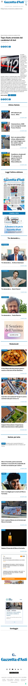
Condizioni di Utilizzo (14, 682)
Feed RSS (3, 679)
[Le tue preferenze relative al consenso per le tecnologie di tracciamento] (25, 683)
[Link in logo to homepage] (14, 659)
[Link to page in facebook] (2, 47)
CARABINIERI (13, 95)
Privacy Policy (17, 680)
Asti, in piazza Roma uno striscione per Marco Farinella (13, 521)
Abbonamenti (17, 679)
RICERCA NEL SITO (26, 1)
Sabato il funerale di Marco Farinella (13, 548)
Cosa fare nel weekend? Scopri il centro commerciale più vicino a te (14, 397)
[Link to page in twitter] (4, 47)
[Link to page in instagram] (7, 669)
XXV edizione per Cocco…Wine (16, 113)
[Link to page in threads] (10, 47)
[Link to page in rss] (15, 669)
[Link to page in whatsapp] (8, 47)
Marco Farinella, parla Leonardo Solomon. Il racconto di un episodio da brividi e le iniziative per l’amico (13, 463)
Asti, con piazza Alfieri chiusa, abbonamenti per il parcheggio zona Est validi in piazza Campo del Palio (18, 140)
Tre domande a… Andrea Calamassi (12, 262)
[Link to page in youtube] (12, 669)
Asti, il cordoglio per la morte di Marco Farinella (13, 492)
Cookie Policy (23, 680)
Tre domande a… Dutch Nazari (10, 289)
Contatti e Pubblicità (10, 679)
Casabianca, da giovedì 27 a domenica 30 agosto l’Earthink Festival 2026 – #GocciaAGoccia (18, 157)
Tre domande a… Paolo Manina (11, 315)
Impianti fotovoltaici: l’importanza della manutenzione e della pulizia (12, 426)
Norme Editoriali (10, 680)
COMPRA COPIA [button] (14, 213)
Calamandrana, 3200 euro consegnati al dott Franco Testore (18, 125)
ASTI (9, 95)
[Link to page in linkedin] (6, 47)
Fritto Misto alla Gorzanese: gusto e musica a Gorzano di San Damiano (12, 369)
